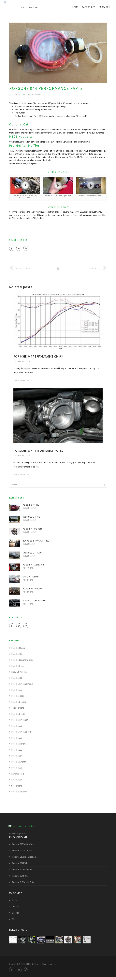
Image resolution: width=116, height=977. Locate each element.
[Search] (104, 485)
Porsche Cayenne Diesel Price (25, 856)
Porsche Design (18, 714)
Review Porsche (18, 773)
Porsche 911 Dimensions (23, 869)
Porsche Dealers (18, 702)
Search (106, 7)
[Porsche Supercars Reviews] (25, 4)
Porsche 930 (16, 737)
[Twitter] (18, 248)
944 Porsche (36, 94)
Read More (19, 380)
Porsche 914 (16, 755)
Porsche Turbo (17, 695)
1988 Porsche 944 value (32, 553)
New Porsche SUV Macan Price (36, 541)
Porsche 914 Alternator (33, 565)
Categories (88, 7)
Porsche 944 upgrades (32, 529)
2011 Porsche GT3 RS (31, 517)
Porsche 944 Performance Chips (38, 356)
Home (75, 7)
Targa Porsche (17, 707)
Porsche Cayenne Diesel (22, 683)
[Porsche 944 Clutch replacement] (87, 939)
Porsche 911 (16, 678)
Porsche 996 (16, 767)
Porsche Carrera (18, 743)
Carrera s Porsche (31, 577)
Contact (15, 906)
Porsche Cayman (18, 761)
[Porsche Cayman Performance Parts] (31, 939)
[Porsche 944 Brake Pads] (50, 939)
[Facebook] (11, 248)
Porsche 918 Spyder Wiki (33, 589)
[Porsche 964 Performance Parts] (41, 939)
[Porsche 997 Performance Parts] (58, 415)
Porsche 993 (16, 749)
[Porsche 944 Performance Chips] (58, 321)
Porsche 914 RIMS (20, 876)
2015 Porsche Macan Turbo (34, 601)
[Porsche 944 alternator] (77, 939)
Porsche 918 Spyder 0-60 (23, 882)
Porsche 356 (16, 726)
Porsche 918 (16, 654)
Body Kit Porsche (19, 672)
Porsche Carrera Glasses (23, 850)
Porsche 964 (16, 779)
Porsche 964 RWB (20, 863)
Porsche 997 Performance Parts (38, 451)
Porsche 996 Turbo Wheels (23, 844)
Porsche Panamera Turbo (22, 660)
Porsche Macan (18, 648)
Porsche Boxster (18, 666)
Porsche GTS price (31, 505)
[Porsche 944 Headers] (59, 939)
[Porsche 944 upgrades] (68, 939)
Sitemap (15, 912)
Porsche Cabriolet (19, 791)
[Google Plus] (25, 248)
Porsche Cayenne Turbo (22, 731)
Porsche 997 (16, 690)
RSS (14, 919)
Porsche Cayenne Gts (20, 719)
